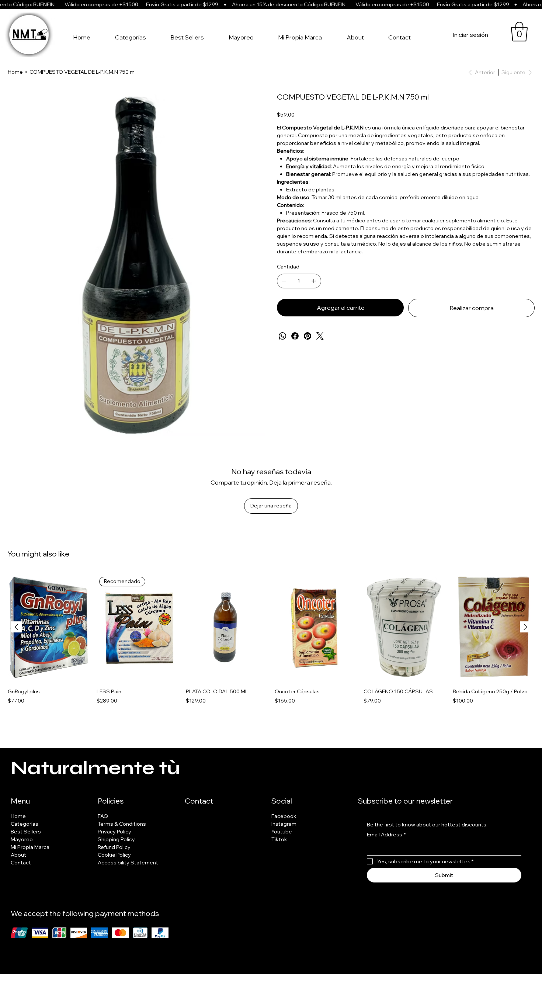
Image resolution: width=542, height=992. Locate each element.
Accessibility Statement (128, 862)
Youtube (281, 831)
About (18, 854)
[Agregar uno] (313, 281)
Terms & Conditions (122, 824)
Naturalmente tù (95, 768)
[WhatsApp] (282, 335)
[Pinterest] (307, 335)
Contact (21, 862)
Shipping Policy (116, 839)
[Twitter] (320, 335)
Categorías (24, 824)
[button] (519, 32)
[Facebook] (294, 335)
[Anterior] (16, 626)
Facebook (283, 816)
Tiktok (279, 839)
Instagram (283, 824)
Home (18, 816)
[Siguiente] (525, 626)
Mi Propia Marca (30, 847)
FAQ (103, 816)
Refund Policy (114, 847)
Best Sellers (26, 831)
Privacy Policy (114, 831)
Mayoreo (22, 839)
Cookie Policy (114, 854)
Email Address (386, 834)
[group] (271, 646)
